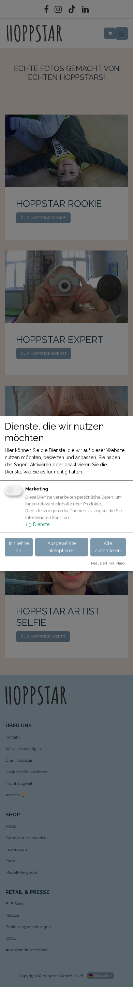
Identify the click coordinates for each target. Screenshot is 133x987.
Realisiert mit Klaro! (108, 563)
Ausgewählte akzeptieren (61, 547)
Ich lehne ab (19, 547)
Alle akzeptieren (108, 547)
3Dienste (37, 524)
